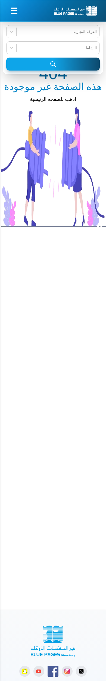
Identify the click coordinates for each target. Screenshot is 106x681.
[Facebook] (53, 671)
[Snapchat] (24, 671)
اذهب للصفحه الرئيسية (53, 99)
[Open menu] (14, 11)
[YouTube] (38, 671)
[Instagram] (67, 671)
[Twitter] (81, 671)
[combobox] (96, 31)
